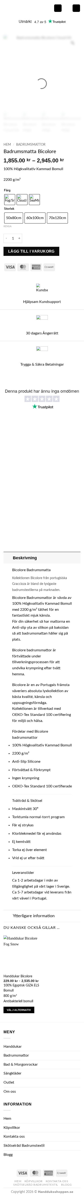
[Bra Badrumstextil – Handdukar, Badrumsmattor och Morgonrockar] (27, 8)
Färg (7, 190)
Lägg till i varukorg (31, 251)
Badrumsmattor (31, 144)
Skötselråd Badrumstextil (24, 1145)
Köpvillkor (12, 1127)
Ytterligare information (34, 916)
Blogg (8, 1155)
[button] (58, 8)
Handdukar (13, 1046)
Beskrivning (25, 558)
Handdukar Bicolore (18, 976)
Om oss (10, 1091)
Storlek (9, 208)
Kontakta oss (14, 1136)
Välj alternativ (19, 1010)
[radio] (9, 199)
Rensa (7, 226)
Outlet (9, 1082)
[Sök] (67, 8)
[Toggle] (8, 558)
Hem (7, 144)
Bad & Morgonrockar (21, 1064)
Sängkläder (12, 1073)
